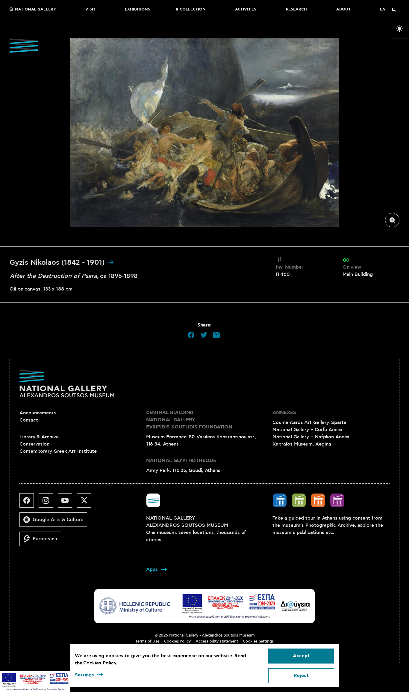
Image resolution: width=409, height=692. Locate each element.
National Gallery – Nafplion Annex (310, 437)
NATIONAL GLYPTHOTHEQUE (181, 461)
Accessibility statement (217, 641)
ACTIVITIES (245, 9)
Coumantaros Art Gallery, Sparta (309, 422)
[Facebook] (29, 502)
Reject (301, 676)
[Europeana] (42, 541)
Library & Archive (39, 437)
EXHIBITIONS (137, 9)
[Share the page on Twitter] (204, 335)
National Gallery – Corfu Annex (307, 430)
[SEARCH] (394, 9)
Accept (301, 656)
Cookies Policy (177, 641)
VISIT (90, 9)
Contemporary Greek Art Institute (57, 451)
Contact (28, 420)
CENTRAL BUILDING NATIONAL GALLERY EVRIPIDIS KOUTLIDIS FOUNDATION (189, 420)
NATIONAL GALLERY (35, 9)
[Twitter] (86, 502)
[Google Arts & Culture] (55, 522)
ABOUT (343, 9)
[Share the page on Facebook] (191, 335)
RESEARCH (296, 9)
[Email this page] (217, 335)
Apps (152, 569)
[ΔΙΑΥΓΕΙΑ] (295, 606)
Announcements (37, 413)
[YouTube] (67, 502)
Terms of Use (147, 641)
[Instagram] (48, 502)
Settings (84, 675)
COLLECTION (192, 9)
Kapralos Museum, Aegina (301, 444)
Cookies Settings (258, 641)
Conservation (34, 444)
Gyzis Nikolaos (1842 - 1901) (58, 262)
